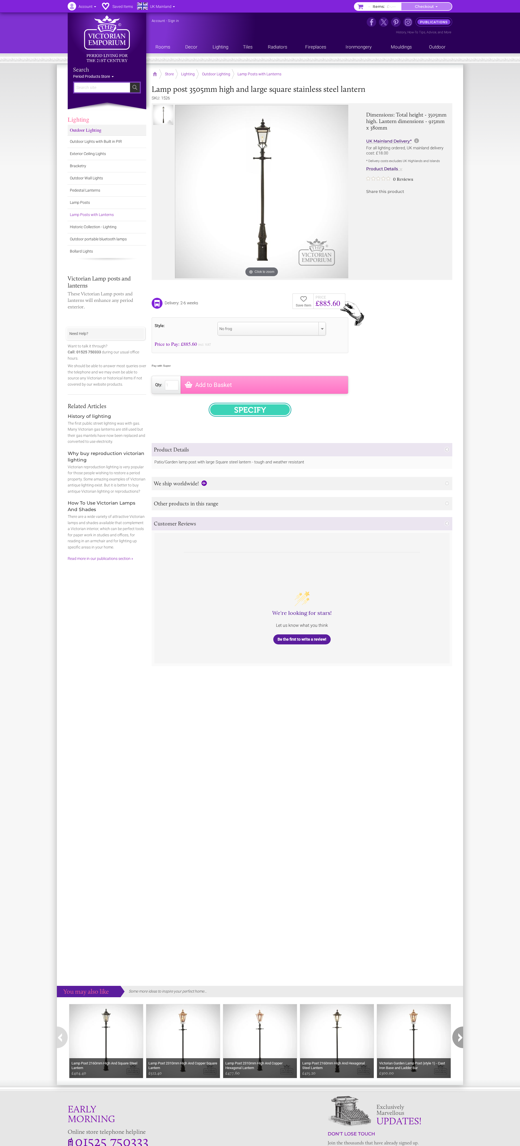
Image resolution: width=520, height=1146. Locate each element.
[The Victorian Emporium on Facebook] (371, 22)
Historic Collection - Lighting (93, 227)
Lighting (78, 119)
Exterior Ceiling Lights (88, 153)
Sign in (173, 21)
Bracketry (78, 166)
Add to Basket (213, 385)
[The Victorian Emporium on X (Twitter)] (383, 22)
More (447, 32)
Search (81, 69)
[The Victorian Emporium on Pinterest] (396, 22)
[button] (302, 449)
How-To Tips (416, 32)
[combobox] (271, 328)
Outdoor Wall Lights (86, 178)
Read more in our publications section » (100, 558)
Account (158, 21)
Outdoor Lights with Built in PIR (96, 141)
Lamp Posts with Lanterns (92, 214)
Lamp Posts (80, 202)
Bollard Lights (81, 251)
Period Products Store (92, 76)
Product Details (382, 168)
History (401, 32)
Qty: (158, 384)
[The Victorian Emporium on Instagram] (408, 22)
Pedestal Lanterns (85, 190)
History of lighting (89, 416)
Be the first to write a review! (302, 639)
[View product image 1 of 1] (163, 115)
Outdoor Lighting (85, 130)
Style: (160, 325)
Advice (431, 32)
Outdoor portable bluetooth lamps (98, 239)
